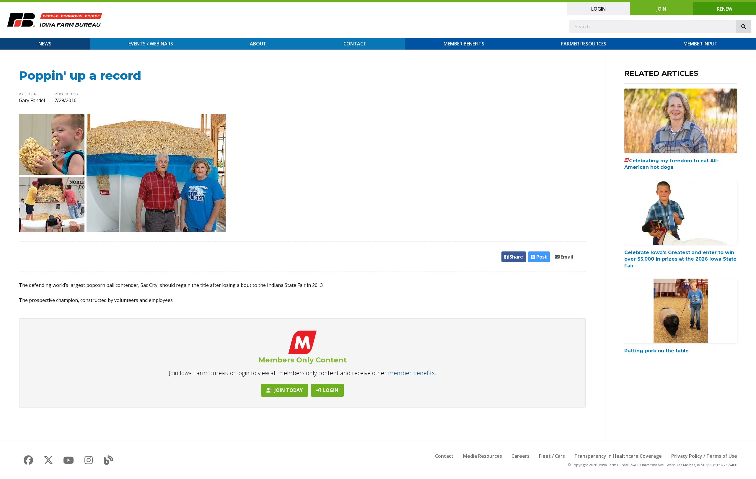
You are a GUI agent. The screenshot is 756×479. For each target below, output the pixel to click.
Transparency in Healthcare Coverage (618, 456)
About (258, 43)
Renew (724, 9)
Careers (520, 456)
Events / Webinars (150, 43)
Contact (354, 43)
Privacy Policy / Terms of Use (704, 456)
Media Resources (482, 456)
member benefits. (412, 373)
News (44, 43)
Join (661, 9)
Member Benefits (464, 43)
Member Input (700, 43)
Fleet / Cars (552, 456)
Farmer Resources (583, 43)
